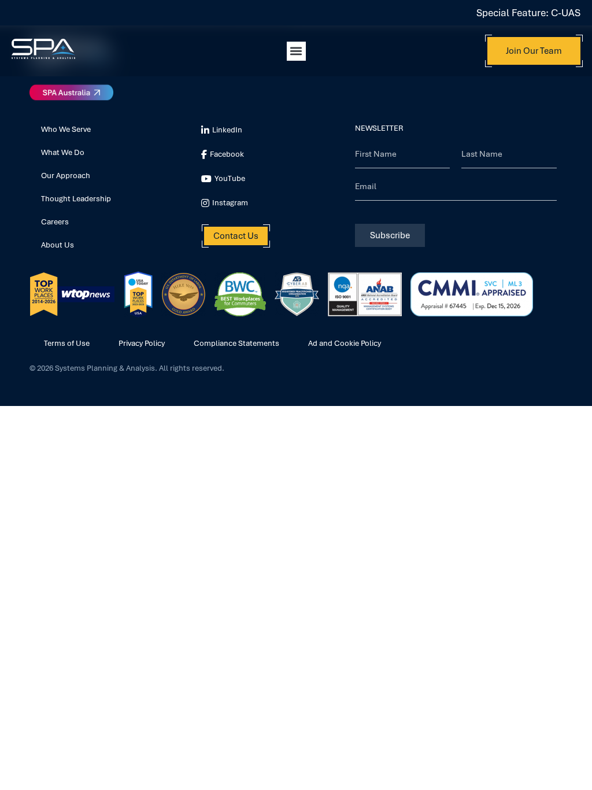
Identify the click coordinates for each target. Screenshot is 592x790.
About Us (57, 245)
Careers (55, 222)
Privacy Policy (142, 343)
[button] (296, 51)
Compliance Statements (236, 343)
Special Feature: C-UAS (528, 12)
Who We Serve (66, 129)
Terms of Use (67, 343)
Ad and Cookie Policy (344, 343)
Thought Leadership (76, 199)
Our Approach (65, 175)
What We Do (62, 152)
